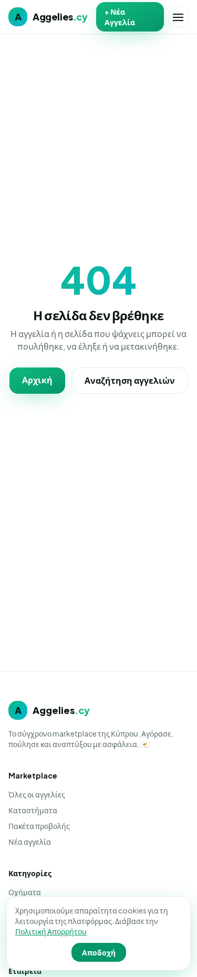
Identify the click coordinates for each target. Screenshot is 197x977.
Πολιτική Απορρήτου (51, 931)
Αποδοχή (99, 952)
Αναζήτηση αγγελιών (130, 380)
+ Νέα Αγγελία (120, 17)
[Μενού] (178, 16)
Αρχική (37, 379)
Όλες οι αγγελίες (36, 794)
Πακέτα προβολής (39, 826)
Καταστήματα (32, 810)
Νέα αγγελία (29, 841)
